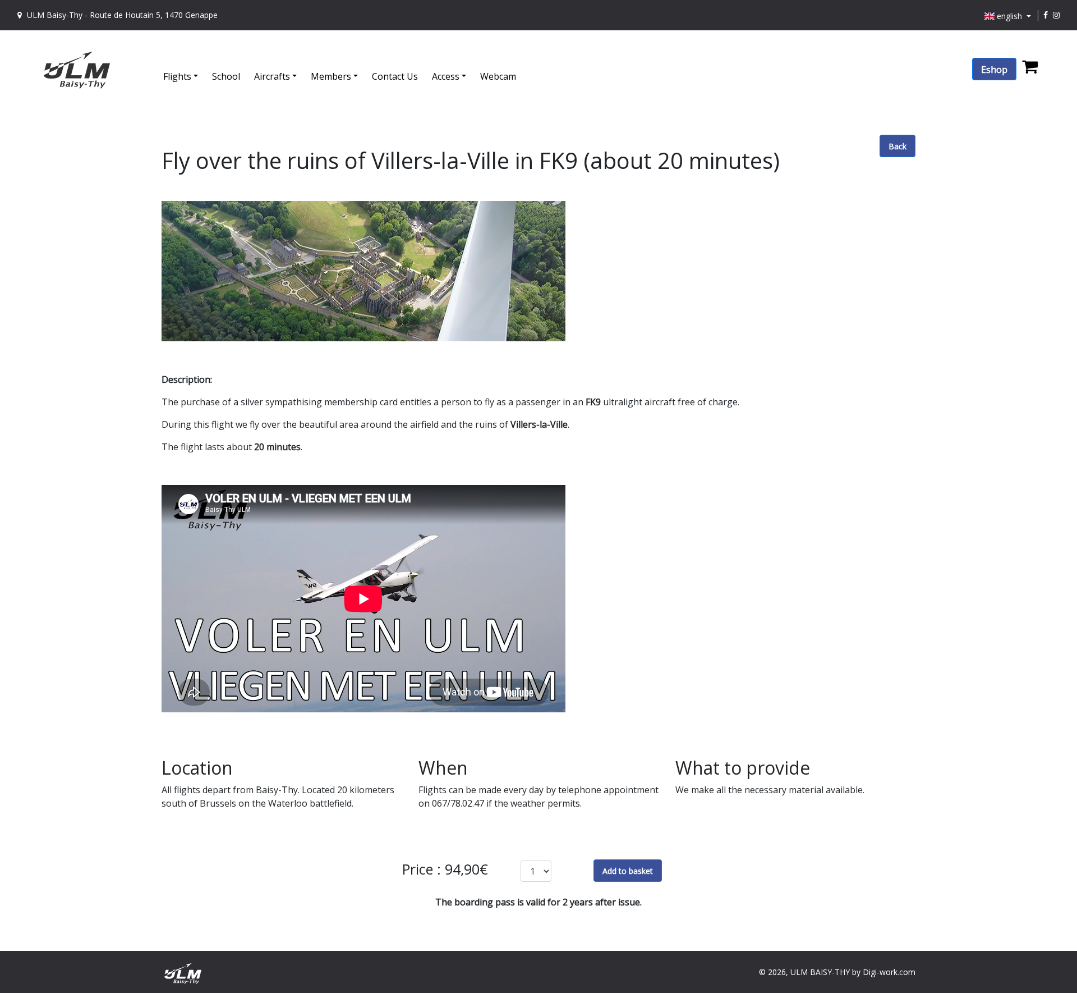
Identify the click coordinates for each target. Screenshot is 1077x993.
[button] (187, 69)
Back (897, 146)
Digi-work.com (889, 972)
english (1009, 16)
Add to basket (627, 871)
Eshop (994, 69)
